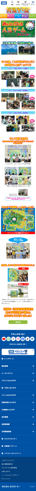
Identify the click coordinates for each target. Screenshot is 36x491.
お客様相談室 (6, 431)
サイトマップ (6, 479)
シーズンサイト (7, 373)
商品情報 (5, 366)
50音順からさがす (8, 410)
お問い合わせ (6, 471)
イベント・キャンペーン (12, 453)
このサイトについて (8, 460)
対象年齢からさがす (9, 402)
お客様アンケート (10, 446)
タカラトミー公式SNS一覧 (17, 344)
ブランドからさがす (9, 380)
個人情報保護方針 (7, 464)
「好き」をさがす (10, 388)
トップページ (9, 359)
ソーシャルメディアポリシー (11, 475)
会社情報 (5, 417)
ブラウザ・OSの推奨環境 (9, 468)
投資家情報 (6, 424)
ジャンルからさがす (9, 395)
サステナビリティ (10, 439)
